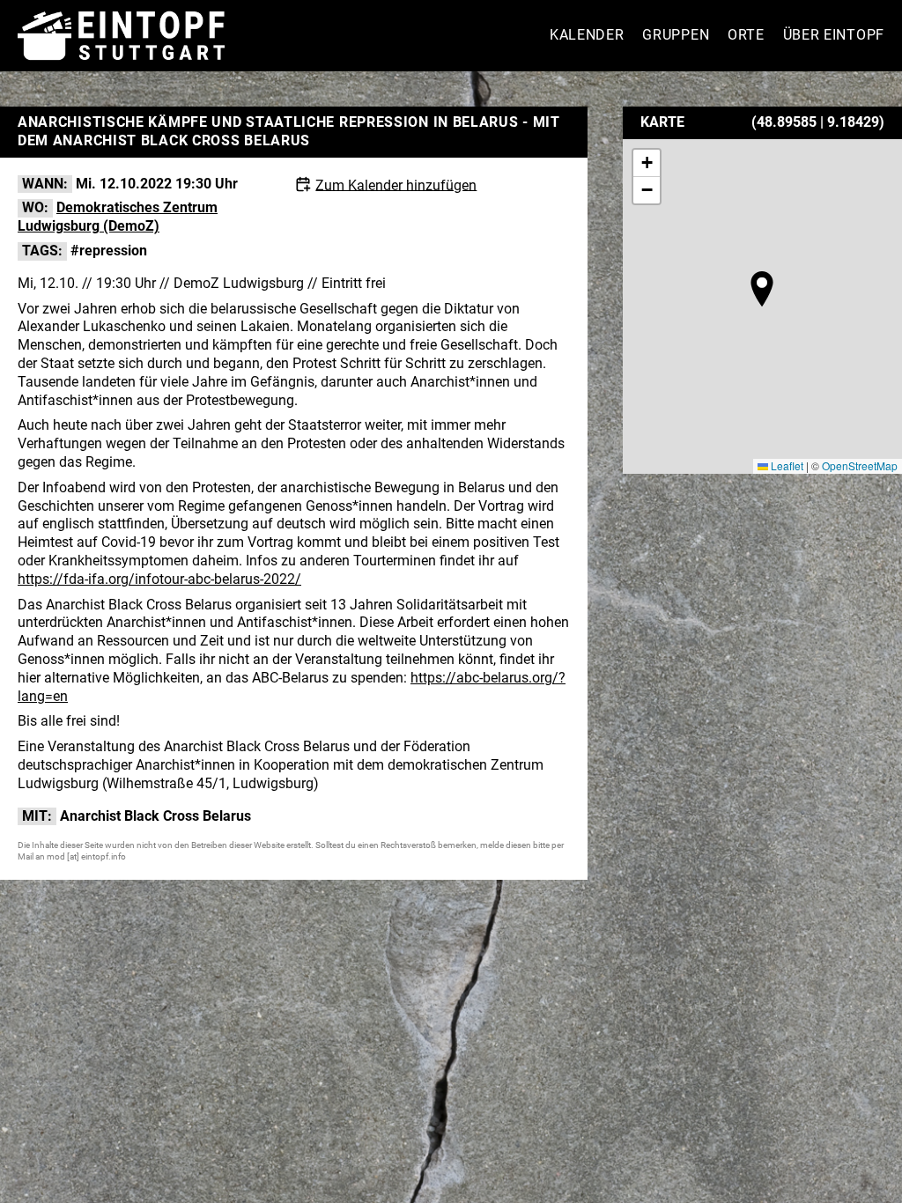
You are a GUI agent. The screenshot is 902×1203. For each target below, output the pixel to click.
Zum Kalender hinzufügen (396, 184)
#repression (108, 250)
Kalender (587, 34)
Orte (746, 34)
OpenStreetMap (860, 465)
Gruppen (675, 34)
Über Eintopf (833, 34)
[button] (762, 288)
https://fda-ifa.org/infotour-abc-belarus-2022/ (159, 579)
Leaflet (785, 465)
